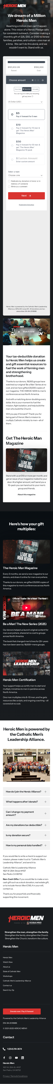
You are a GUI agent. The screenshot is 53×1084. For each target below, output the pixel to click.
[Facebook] (5, 1057)
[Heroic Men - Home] (15, 6)
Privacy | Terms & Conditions (15, 1076)
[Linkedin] (23, 1057)
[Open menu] (46, 6)
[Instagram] (11, 1057)
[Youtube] (17, 1057)
